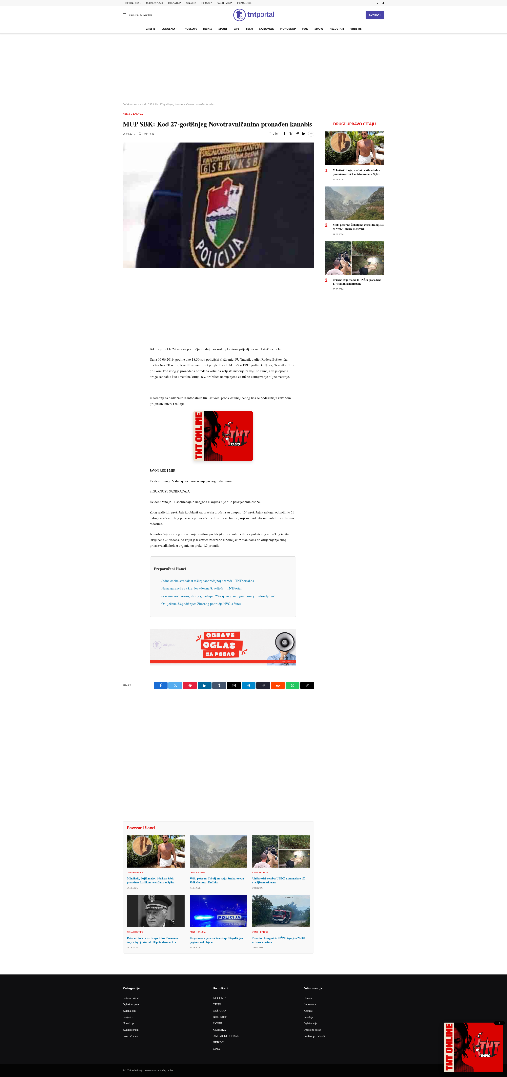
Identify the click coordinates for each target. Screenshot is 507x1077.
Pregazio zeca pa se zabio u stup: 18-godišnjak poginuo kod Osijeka (216, 940)
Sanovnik (266, 28)
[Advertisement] (253, 68)
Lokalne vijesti (133, 3)
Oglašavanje (310, 1023)
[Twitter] (126, 296)
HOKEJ (217, 1023)
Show (318, 28)
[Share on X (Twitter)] (291, 134)
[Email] (126, 314)
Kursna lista (174, 3)
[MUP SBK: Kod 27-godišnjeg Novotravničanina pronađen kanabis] (218, 205)
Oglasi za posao (154, 3)
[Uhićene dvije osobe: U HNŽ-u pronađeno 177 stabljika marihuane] (281, 851)
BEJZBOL (219, 1042)
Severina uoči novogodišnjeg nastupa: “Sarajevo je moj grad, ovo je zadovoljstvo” (218, 596)
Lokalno (168, 28)
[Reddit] (126, 341)
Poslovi (191, 28)
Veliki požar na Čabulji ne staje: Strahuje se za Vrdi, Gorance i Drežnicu (217, 880)
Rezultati (337, 28)
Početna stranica (132, 104)
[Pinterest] (126, 305)
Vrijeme (356, 28)
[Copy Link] (297, 134)
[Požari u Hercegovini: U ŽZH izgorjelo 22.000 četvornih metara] (281, 911)
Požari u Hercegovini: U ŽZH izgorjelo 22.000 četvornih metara (278, 940)
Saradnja (308, 1017)
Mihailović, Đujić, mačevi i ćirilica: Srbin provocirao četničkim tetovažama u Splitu (150, 880)
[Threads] (126, 369)
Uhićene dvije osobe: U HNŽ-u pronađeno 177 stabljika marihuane (278, 880)
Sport (222, 28)
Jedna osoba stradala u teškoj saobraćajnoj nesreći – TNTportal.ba (207, 580)
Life (236, 28)
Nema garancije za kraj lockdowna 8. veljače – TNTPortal (201, 588)
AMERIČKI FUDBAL (226, 1036)
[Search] (382, 3)
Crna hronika (133, 114)
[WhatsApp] (126, 359)
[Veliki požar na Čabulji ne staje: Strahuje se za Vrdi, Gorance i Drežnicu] (218, 851)
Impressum (310, 1004)
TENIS (217, 1004)
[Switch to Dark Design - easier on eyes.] (377, 3)
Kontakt (375, 14)
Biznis (207, 28)
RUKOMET (220, 1017)
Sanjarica (191, 3)
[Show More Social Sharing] (311, 134)
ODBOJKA (219, 1029)
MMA (216, 1048)
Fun (305, 28)
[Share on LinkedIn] (304, 134)
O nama (308, 998)
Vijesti (150, 28)
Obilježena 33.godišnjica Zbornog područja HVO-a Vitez (201, 603)
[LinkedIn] (126, 332)
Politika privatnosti (314, 1036)
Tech (249, 28)
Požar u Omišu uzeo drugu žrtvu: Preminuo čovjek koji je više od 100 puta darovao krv (152, 940)
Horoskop (206, 3)
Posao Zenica (244, 3)
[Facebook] (126, 287)
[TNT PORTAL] (253, 15)
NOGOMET (220, 998)
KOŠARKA (219, 1010)
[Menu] (124, 14)
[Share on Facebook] (285, 134)
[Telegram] (126, 350)
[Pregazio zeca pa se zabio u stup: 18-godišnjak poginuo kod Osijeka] (218, 911)
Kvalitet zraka (224, 3)
